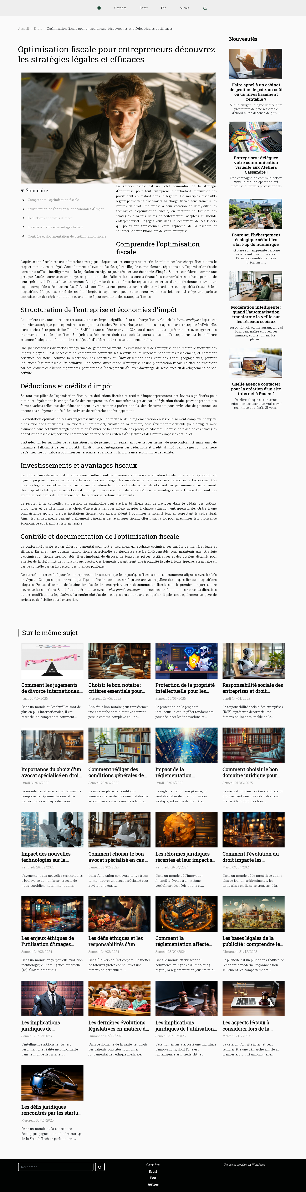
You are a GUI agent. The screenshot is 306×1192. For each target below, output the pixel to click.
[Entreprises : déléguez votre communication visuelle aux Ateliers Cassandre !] (255, 137)
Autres (184, 7)
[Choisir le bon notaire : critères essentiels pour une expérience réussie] (119, 660)
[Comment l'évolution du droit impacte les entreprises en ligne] (254, 829)
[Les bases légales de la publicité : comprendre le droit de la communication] (254, 913)
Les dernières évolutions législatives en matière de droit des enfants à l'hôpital (118, 1031)
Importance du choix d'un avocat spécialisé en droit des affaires (51, 775)
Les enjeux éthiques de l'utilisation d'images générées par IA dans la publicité (48, 947)
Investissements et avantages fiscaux (55, 227)
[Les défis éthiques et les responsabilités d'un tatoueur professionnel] (119, 913)
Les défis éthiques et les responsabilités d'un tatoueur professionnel (115, 944)
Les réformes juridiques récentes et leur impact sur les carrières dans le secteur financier (186, 863)
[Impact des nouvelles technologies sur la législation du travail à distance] (52, 829)
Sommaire (37, 190)
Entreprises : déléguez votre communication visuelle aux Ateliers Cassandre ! (256, 165)
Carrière (120, 7)
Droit (144, 7)
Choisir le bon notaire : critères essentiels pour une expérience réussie (115, 691)
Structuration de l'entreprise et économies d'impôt (66, 208)
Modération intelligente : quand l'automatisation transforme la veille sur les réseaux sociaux (256, 314)
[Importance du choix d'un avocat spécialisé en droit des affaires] (52, 744)
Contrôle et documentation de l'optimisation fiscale (67, 236)
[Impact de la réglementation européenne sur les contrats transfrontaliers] (186, 744)
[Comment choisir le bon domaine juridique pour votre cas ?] (254, 744)
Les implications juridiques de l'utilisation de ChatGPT (184, 1028)
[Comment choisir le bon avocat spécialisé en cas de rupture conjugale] (119, 829)
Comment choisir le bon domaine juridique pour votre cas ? (250, 775)
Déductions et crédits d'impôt (50, 217)
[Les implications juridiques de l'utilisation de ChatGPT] (186, 997)
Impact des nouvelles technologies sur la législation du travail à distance (48, 863)
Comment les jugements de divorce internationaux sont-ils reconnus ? (51, 691)
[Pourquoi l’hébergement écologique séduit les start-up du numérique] (255, 214)
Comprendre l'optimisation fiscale (53, 199)
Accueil (23, 28)
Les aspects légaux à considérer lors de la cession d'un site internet (252, 1028)
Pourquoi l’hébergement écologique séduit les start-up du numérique (256, 239)
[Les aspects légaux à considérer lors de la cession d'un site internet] (254, 997)
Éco (163, 7)
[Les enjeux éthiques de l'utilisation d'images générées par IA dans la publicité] (52, 913)
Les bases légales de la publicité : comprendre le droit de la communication (253, 944)
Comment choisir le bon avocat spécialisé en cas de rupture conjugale (119, 860)
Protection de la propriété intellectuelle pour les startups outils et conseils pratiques (185, 694)
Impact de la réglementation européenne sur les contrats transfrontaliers (184, 778)
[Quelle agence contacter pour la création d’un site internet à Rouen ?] (255, 363)
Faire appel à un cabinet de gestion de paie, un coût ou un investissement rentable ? (256, 92)
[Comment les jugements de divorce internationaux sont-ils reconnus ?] (52, 660)
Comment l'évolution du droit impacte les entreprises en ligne (251, 860)
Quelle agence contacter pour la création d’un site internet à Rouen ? (256, 388)
